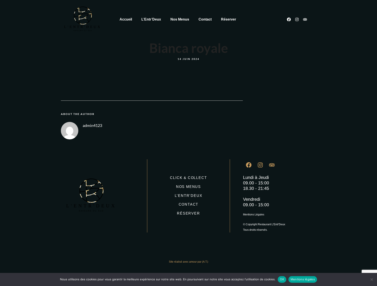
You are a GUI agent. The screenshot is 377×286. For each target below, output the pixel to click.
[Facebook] (289, 19)
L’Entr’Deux (151, 19)
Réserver (228, 19)
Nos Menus (179, 19)
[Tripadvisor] (305, 19)
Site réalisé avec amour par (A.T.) (188, 261)
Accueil (126, 19)
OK (282, 279)
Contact (205, 19)
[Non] (371, 279)
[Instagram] (297, 19)
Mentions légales (303, 279)
